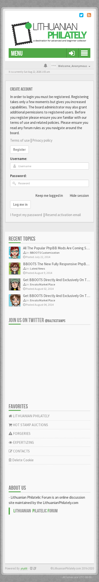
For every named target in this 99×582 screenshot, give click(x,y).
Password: (18, 175)
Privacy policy (42, 140)
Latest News (37, 268)
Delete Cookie (23, 460)
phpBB (24, 568)
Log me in (20, 204)
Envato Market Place (42, 284)
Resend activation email (63, 214)
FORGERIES (21, 433)
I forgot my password (26, 214)
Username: (18, 158)
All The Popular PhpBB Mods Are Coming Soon (57, 248)
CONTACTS (21, 451)
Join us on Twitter (37, 320)
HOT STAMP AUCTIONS (30, 425)
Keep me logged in (49, 195)
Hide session (79, 195)
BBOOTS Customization (45, 252)
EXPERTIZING (23, 442)
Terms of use (20, 140)
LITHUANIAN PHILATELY (31, 416)
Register (19, 150)
